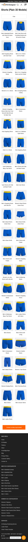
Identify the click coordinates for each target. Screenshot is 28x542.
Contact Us (4, 461)
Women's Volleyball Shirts (7, 516)
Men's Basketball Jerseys (7, 469)
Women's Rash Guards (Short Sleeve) (10, 510)
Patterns (16, 1)
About (2, 448)
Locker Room (10, 1)
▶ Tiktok (3, 535)
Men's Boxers (7, 332)
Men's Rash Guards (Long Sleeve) (9, 486)
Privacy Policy (4, 456)
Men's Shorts (7, 402)
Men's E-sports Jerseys (7, 475)
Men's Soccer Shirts (6, 491)
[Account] (21, 4)
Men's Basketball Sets (6, 472)
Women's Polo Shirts (6, 505)
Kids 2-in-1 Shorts (7, 150)
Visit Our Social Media (5, 533)
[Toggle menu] (2, 4)
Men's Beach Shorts (7, 369)
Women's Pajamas (6, 502)
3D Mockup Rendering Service (9, 524)
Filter (14, 16)
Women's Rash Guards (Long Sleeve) (10, 508)
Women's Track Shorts (20, 369)
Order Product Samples (7, 529)
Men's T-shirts (4, 494)
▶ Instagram (19, 533)
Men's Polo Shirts (5, 483)
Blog (2, 453)
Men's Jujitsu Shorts (7, 419)
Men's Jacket (4, 478)
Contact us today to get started (14, 427)
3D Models (4, 442)
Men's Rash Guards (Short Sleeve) (10, 488)
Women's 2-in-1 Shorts (7, 91)
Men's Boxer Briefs (7, 240)
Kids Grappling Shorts (7, 131)
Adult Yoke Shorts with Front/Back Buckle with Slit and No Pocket (20, 35)
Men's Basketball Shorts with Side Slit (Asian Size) (7, 35)
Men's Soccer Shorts (21, 402)
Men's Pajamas (5, 480)
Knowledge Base (5, 450)
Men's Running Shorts (20, 386)
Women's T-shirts (5, 513)
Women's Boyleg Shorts (7, 386)
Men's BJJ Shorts (20, 185)
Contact (25, 1)
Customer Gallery (5, 459)
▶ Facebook (13, 533)
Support (20, 1)
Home (2, 440)
